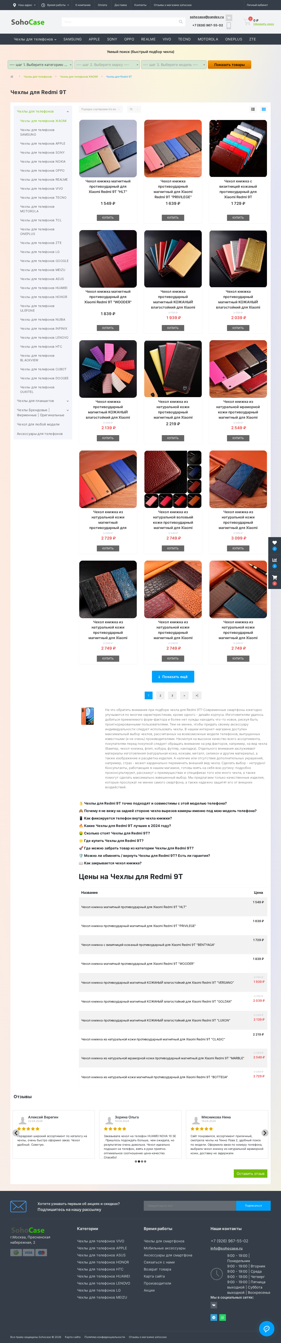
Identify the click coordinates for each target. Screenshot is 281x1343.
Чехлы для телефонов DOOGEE (44, 378)
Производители (157, 1283)
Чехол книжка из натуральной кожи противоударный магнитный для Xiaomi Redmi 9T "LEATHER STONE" (173, 632)
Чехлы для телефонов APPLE (42, 143)
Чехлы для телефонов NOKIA (43, 161)
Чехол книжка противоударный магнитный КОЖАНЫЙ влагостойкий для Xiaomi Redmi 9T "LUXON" (108, 412)
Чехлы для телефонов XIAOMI (43, 121)
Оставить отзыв (251, 1173)
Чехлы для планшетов (35, 401)
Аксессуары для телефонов (40, 434)
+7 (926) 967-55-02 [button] (229, 1241)
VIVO (167, 39)
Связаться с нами (159, 1262)
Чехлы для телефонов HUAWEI (44, 288)
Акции (149, 1290)
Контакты (140, 5)
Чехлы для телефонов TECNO (43, 197)
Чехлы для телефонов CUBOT (43, 369)
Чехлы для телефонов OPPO (42, 170)
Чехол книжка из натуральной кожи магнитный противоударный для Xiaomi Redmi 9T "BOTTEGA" (108, 522)
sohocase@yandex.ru (207, 17)
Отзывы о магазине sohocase (173, 5)
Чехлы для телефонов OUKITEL (37, 389)
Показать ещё (175, 676)
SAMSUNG (72, 39)
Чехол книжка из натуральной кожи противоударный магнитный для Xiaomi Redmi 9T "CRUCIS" (238, 522)
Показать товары (229, 64)
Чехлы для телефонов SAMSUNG (37, 132)
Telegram (214, 1317)
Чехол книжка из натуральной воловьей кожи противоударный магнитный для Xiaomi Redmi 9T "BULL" (173, 522)
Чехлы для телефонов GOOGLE (44, 261)
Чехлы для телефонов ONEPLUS (37, 231)
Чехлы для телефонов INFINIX (43, 328)
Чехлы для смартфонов (164, 1241)
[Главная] (13, 77)
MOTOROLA (208, 39)
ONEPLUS (233, 39)
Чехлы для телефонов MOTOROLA (37, 209)
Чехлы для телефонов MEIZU (42, 270)
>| (197, 695)
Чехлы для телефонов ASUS (42, 279)
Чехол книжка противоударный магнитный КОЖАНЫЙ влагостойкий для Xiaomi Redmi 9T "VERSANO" (173, 302)
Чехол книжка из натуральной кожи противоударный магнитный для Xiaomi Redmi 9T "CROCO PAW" (108, 632)
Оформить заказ (263, 23)
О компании (82, 5)
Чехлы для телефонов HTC (41, 346)
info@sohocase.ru (227, 1248)
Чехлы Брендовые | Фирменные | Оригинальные (40, 412)
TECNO (184, 39)
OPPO (129, 39)
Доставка (121, 5)
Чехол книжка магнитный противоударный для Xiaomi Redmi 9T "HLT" (108, 186)
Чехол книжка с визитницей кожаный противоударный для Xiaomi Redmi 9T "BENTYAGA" (238, 191)
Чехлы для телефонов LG (40, 252)
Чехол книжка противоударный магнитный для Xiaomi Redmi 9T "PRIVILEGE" (138, 926)
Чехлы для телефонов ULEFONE (37, 308)
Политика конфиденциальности (105, 1337)
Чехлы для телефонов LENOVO (44, 337)
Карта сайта (154, 1276)
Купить (108, 217)
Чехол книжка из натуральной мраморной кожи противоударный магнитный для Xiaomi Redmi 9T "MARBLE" (238, 412)
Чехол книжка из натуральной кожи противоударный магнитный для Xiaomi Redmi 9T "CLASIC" (173, 412)
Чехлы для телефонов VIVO (41, 188)
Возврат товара (157, 1269)
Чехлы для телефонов (33, 39)
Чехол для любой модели (38, 424)
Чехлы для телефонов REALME (44, 179)
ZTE (252, 39)
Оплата (102, 5)
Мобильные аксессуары (165, 1248)
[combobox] (40, 64)
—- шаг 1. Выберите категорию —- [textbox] (39, 64)
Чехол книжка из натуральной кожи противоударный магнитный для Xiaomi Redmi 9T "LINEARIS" (238, 632)
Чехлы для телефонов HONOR (43, 297)
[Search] (180, 22)
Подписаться (253, 1205)
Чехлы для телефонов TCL (41, 220)
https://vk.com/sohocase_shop (229, 18)
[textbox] (107, 64)
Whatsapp (222, 1317)
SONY (112, 39)
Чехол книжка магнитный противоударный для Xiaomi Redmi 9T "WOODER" (107, 296)
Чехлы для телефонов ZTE (40, 243)
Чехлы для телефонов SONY (42, 152)
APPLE (94, 39)
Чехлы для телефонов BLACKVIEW (37, 358)
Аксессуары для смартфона (168, 1255)
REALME (148, 39)
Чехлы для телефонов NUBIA (42, 319)
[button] (55, 5)
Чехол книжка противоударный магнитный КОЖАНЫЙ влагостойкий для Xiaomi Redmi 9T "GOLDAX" (238, 302)
